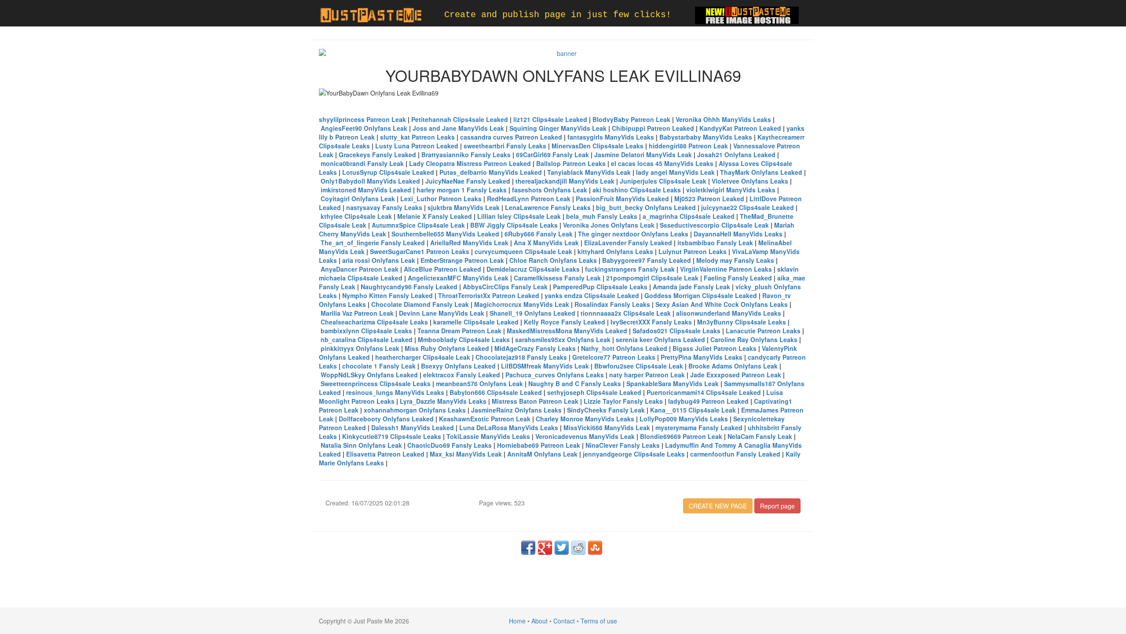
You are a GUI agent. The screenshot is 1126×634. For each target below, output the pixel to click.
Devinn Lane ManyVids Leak (441, 313)
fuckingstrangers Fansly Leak (630, 269)
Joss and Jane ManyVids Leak (458, 128)
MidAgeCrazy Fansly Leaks (535, 348)
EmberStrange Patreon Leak (462, 260)
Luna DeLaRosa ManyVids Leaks (508, 427)
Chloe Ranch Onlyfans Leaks (553, 260)
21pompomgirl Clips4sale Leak (652, 277)
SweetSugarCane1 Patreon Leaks (419, 251)
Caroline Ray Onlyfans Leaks (753, 339)
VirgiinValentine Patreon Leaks (726, 269)
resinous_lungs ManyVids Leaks (395, 392)
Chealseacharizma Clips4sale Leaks (374, 321)
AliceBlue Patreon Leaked (442, 269)
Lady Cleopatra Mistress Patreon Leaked (470, 163)
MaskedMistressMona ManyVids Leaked (567, 330)
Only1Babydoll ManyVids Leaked (370, 181)
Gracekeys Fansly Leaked (377, 154)
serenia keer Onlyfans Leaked (660, 339)
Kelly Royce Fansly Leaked (564, 321)
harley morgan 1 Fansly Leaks (462, 189)
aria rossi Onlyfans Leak (378, 260)
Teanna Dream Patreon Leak (459, 330)
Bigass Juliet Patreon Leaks (715, 348)
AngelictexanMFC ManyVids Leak (458, 277)
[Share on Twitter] (562, 548)
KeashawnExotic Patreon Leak (484, 418)
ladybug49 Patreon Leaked (708, 401)
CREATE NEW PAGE (718, 505)
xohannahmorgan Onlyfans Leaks (415, 409)
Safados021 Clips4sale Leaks (676, 330)
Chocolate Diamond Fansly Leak (420, 304)
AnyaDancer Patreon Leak (359, 269)
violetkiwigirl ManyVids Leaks (730, 189)
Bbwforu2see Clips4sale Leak (638, 365)
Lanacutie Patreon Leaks (763, 330)
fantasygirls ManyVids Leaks (610, 137)
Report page (777, 505)
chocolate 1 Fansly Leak (379, 365)
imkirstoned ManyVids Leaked (366, 189)
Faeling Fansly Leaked (738, 277)
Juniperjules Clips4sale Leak (663, 181)
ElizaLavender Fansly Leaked (628, 242)
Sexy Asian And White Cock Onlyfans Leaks (721, 304)
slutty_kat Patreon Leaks (417, 137)
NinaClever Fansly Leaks (622, 445)
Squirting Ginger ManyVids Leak (558, 128)
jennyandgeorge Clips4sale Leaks (634, 454)
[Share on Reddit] (578, 548)
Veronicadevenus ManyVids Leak (585, 436)
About (539, 620)
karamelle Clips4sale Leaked (476, 321)
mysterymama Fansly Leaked (698, 427)
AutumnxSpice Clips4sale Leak (418, 225)
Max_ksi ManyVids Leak (466, 454)
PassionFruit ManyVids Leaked (622, 198)
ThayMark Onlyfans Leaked (761, 172)
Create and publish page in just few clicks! (557, 15)
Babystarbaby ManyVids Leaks (705, 137)
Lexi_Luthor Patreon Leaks (441, 198)
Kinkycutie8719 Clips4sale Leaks (391, 436)
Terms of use (599, 620)
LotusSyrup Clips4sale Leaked (388, 172)
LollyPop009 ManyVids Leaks (684, 418)
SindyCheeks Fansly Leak (606, 409)
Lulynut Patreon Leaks (692, 251)
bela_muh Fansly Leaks (601, 216)
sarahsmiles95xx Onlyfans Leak (563, 339)
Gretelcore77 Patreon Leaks (613, 357)
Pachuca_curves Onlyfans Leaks (554, 374)
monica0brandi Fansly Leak (362, 163)
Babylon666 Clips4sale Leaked (496, 392)
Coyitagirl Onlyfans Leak (358, 198)
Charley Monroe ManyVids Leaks (585, 418)
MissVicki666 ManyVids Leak (606, 427)
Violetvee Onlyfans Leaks (750, 181)
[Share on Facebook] (528, 548)
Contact (564, 620)
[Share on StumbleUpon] (595, 548)
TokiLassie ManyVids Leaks (488, 436)
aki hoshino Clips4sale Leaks (636, 189)
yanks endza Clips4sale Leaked (592, 295)
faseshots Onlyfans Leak (549, 189)
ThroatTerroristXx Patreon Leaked (488, 295)
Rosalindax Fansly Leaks (612, 304)
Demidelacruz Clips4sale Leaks (533, 269)
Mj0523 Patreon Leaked (709, 198)
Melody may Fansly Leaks (735, 260)
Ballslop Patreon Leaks (571, 163)
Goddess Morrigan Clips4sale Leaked (700, 295)
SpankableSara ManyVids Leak (672, 383)
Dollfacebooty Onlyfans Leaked (386, 418)
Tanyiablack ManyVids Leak (589, 172)
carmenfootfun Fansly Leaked (735, 454)
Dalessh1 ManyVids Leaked (412, 427)
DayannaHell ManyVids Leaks (738, 233)
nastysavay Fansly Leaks (384, 207)
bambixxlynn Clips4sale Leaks (366, 330)
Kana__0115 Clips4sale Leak (693, 409)
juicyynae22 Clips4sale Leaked (747, 207)
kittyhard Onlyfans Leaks (615, 251)
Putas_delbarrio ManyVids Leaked (490, 172)
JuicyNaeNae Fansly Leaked (467, 181)
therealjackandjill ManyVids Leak (564, 181)
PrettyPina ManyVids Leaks (701, 357)
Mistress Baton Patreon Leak (535, 401)
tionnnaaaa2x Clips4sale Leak (626, 313)
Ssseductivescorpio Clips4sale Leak (714, 225)
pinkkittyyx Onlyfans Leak (360, 348)
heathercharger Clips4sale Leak (422, 357)
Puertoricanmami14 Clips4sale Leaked (704, 392)
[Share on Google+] (545, 548)
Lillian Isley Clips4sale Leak (519, 216)
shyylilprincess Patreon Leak (362, 119)
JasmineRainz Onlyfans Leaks (516, 409)
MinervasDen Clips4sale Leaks (597, 145)
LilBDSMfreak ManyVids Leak (545, 365)
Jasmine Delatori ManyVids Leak (643, 154)
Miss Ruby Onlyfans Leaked (447, 348)
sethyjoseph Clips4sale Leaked (594, 392)
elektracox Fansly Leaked (461, 374)
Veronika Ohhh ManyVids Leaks (723, 119)
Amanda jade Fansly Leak (691, 286)
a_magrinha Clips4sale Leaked (689, 216)
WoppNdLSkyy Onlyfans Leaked (369, 374)
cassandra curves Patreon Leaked (511, 137)
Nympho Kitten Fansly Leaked (387, 295)
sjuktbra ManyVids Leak (464, 207)
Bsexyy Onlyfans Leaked (458, 365)
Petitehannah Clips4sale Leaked (459, 119)
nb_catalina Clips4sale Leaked (367, 339)
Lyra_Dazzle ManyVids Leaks (443, 401)
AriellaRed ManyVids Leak (469, 242)
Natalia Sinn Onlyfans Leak (361, 445)
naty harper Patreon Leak (647, 374)
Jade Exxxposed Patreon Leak (735, 374)
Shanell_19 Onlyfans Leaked (532, 313)
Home (517, 620)
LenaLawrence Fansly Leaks (548, 207)
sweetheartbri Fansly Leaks (505, 145)
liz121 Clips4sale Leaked (550, 119)
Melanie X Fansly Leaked (434, 216)
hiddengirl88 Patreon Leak (688, 145)
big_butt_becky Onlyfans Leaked (646, 207)
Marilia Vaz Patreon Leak (357, 313)
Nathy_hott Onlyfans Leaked (624, 348)
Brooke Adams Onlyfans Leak (733, 365)
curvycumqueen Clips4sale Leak (523, 251)
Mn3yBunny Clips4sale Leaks (741, 321)
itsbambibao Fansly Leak (715, 242)
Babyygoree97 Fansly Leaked (646, 260)
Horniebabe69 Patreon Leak (538, 445)
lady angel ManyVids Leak (675, 172)
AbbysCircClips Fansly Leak (505, 286)
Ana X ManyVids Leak (546, 242)
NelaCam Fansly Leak (760, 436)
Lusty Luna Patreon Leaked (416, 145)
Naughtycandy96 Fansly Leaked (409, 286)
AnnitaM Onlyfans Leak (542, 454)
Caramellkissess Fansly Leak (557, 277)
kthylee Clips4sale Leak (356, 216)
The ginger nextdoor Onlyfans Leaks (633, 233)
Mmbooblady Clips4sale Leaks (464, 339)
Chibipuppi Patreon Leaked (653, 128)
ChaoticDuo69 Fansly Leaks (449, 445)
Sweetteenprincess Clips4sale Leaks (376, 383)
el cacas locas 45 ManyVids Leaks (662, 163)
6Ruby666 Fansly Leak (539, 233)
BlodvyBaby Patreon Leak (631, 119)
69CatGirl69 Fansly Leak (552, 154)
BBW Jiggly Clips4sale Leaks (514, 225)
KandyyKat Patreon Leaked (740, 128)
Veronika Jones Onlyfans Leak (608, 225)
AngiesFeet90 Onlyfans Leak (364, 128)
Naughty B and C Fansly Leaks (574, 383)
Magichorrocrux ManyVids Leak (521, 304)
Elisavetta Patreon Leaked (385, 454)
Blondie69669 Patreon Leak (681, 436)
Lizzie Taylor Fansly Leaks (623, 401)
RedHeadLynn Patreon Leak (528, 198)
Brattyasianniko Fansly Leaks (466, 154)
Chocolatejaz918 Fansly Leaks (521, 357)
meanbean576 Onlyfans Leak (479, 383)
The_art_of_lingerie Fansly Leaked (373, 242)
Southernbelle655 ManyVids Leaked (445, 233)
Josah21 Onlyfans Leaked (736, 154)
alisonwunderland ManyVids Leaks (728, 313)
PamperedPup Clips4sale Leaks (600, 286)
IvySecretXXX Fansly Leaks (651, 321)
